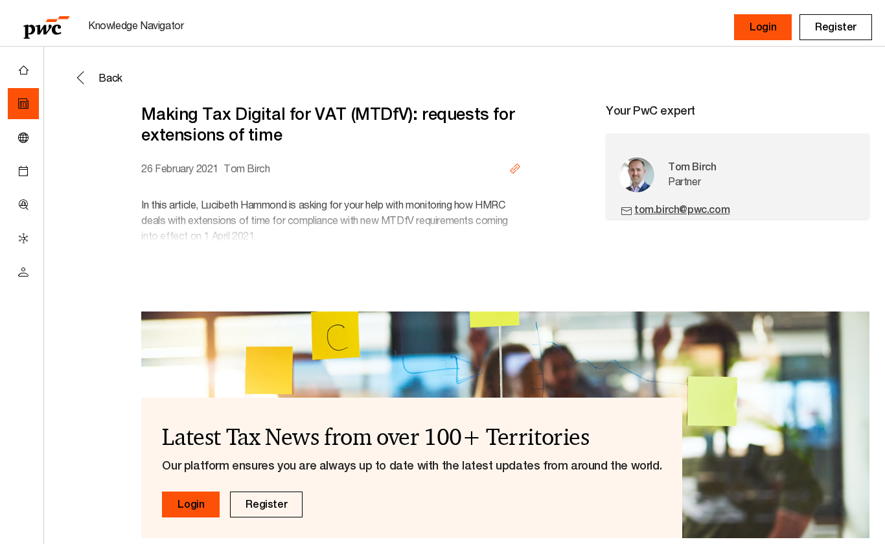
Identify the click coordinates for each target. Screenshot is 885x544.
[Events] (23, 171)
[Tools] (23, 204)
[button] (763, 27)
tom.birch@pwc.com (682, 209)
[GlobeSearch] (23, 137)
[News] (23, 103)
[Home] (23, 69)
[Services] (23, 238)
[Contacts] (23, 272)
